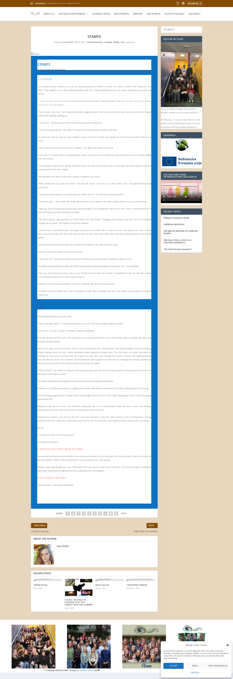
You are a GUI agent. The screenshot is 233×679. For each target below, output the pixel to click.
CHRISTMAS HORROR (137, 585)
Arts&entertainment (71, 14)
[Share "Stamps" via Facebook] (67, 513)
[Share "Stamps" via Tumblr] (84, 513)
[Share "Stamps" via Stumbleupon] (105, 513)
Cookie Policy (194, 672)
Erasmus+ (195, 14)
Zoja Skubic (68, 42)
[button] (227, 645)
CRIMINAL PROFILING (174, 224)
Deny (195, 666)
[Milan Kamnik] (110, 580)
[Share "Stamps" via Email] (111, 513)
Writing (116, 42)
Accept (173, 666)
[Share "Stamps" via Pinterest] (89, 513)
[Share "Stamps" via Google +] (78, 513)
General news (101, 14)
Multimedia (121, 14)
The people (153, 14)
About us (48, 14)
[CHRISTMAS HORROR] (141, 580)
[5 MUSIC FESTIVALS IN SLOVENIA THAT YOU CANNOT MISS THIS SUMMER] (79, 587)
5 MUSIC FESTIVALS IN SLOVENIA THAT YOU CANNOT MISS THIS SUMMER (79, 602)
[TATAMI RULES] (48, 580)
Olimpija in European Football (176, 218)
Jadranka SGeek (86, 670)
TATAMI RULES (40, 585)
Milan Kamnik (102, 585)
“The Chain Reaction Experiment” (178, 249)
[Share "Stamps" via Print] (116, 513)
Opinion (138, 14)
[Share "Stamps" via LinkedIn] (94, 513)
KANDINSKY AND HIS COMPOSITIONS (63, 3)
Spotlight (108, 42)
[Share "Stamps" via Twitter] (73, 513)
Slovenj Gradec (175, 14)
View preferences (217, 666)
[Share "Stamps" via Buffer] (100, 513)
